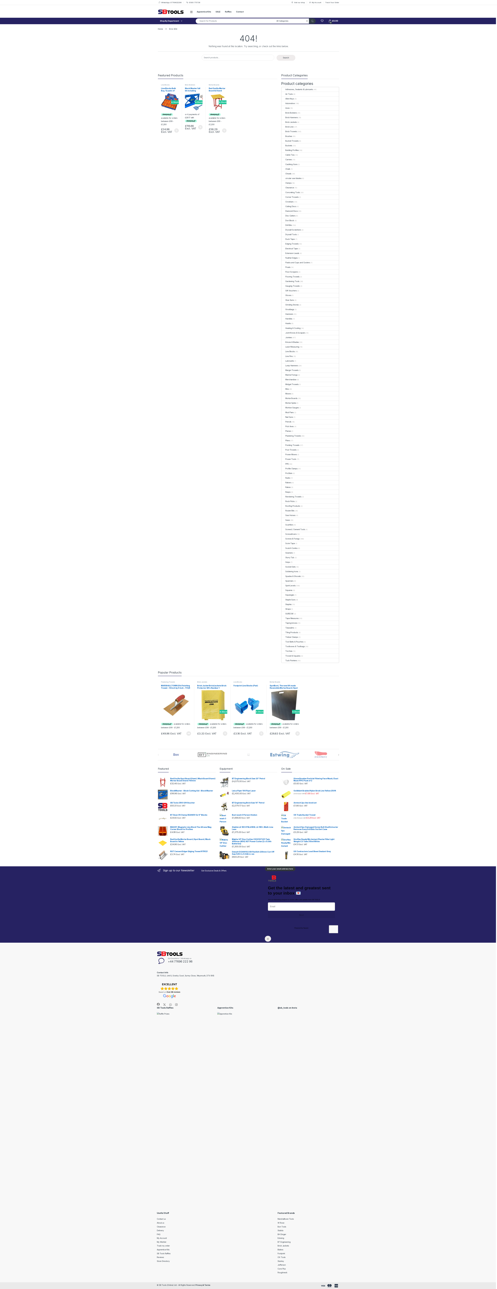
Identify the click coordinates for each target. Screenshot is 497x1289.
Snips (287, 562)
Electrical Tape (291, 248)
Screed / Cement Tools (295, 529)
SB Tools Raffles (164, 1253)
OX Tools (282, 1257)
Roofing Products (292, 506)
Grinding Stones (292, 305)
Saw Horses (290, 515)
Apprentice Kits (204, 12)
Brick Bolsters (190, 85)
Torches (288, 651)
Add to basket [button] (176, 130)
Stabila (280, 1230)
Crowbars (289, 202)
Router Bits (289, 511)
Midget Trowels (291, 384)
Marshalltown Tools (286, 1219)
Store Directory (163, 1261)
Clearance (289, 187)
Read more (188, 733)
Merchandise (290, 379)
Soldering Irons (291, 571)
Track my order (163, 1246)
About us (160, 1223)
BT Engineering (284, 1242)
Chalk (287, 169)
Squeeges (289, 595)
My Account (316, 2)
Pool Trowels (290, 450)
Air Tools (289, 94)
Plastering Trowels (293, 436)
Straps (288, 609)
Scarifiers (289, 525)
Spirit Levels (290, 585)
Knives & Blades (292, 342)
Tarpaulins (289, 628)
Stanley (281, 1261)
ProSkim (288, 473)
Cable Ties (290, 155)
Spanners (289, 581)
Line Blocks (165, 85)
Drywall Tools (291, 234)
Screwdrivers (291, 534)
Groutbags (289, 309)
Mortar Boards (214, 85)
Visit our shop (299, 2)
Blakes (280, 1249)
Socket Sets (290, 567)
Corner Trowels (291, 197)
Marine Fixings (291, 375)
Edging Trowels (291, 244)
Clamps (288, 183)
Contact (240, 12)
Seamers (289, 553)
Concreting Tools (292, 192)
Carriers (288, 159)
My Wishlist (161, 1242)
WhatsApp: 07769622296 (171, 2)
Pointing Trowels (292, 445)
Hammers (289, 314)
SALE (218, 12)
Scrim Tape (290, 543)
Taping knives (291, 623)
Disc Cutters (290, 216)
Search (286, 58)
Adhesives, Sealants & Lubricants (299, 89)
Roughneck (282, 1272)
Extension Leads (292, 253)
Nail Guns (289, 417)
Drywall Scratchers (293, 230)
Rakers (288, 482)
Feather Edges (291, 258)
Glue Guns (289, 300)
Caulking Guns (291, 164)
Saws (287, 520)
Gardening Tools (292, 281)
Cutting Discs (290, 206)
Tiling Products (291, 632)
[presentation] (338, 755)
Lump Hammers (291, 365)
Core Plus (282, 1269)
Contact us (161, 1219)
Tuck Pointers (291, 660)
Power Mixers (291, 454)
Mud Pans (289, 412)
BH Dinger (282, 1234)
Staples (288, 604)
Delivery (160, 1230)
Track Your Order (332, 2)
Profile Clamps (291, 468)
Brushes (288, 136)
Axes (287, 108)
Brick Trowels (291, 131)
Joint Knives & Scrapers (295, 333)
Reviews (160, 1257)
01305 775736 (194, 2)
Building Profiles (292, 150)
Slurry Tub (289, 557)
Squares (288, 590)
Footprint (281, 1253)
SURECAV (289, 614)
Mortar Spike (290, 403)
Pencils (288, 422)
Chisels (288, 174)
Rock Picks (290, 501)
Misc (287, 389)
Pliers (287, 440)
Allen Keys (289, 99)
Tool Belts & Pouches (294, 642)
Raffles (228, 12)
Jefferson (282, 1265)
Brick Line (289, 127)
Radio (287, 478)
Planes (288, 431)
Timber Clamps (291, 637)
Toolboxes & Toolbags (295, 646)
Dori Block (289, 220)
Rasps (287, 492)
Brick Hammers (291, 117)
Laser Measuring (292, 347)
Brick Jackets (291, 122)
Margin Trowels (291, 370)
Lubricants (289, 361)
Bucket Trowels (291, 141)
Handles (288, 319)
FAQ (158, 1234)
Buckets (288, 145)
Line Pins (289, 356)
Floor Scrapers (291, 272)
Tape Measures (292, 618)
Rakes (288, 487)
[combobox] (235, 21)
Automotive (290, 103)
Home (160, 29)
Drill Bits (288, 225)
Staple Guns (290, 600)
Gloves (288, 295)
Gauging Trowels (292, 286)
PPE (287, 464)
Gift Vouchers (291, 291)
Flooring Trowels (292, 277)
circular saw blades (293, 178)
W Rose (281, 1223)
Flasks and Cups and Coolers (297, 262)
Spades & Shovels (293, 576)
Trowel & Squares (292, 656)
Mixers (288, 394)
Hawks (288, 323)
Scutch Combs (291, 548)
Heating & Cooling (293, 328)
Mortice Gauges (292, 408)
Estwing (281, 1238)
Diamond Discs (291, 211)
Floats (287, 267)
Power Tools (290, 459)
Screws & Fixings (292, 539)
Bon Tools (282, 1227)
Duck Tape (290, 239)
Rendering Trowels (293, 497)
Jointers (288, 337)
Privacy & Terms (202, 1285)
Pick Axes (289, 426)
